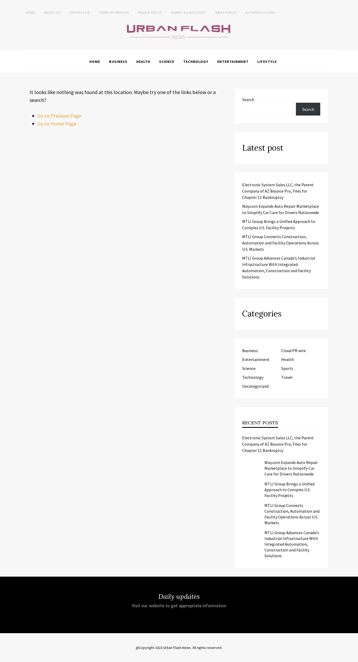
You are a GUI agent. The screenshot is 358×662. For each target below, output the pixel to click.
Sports (287, 368)
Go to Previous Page (59, 115)
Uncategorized (255, 386)
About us (52, 12)
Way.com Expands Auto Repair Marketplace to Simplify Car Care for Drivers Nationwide (291, 468)
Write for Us (226, 12)
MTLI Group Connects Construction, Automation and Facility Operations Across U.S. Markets (280, 243)
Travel (286, 377)
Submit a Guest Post (188, 12)
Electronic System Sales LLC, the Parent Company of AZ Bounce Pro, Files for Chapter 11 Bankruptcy (278, 191)
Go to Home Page (56, 123)
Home (30, 12)
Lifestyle (267, 61)
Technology (195, 61)
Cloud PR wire (293, 350)
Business (118, 61)
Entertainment (232, 61)
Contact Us (79, 12)
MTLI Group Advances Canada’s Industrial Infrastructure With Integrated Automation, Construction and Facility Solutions (291, 544)
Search (248, 99)
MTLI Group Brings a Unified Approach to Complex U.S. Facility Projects (289, 489)
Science (166, 61)
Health (143, 61)
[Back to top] (353, 657)
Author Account (260, 12)
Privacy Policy (150, 12)
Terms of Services (114, 12)
